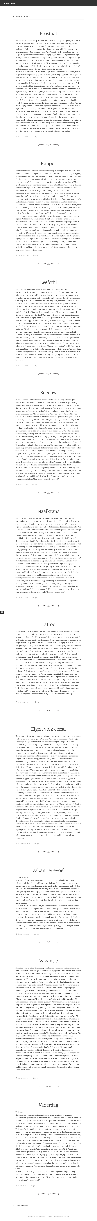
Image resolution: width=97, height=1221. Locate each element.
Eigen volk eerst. (48, 729)
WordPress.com (64, 1217)
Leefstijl (48, 282)
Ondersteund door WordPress (36, 1217)
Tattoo (48, 624)
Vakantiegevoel (48, 870)
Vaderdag (48, 1105)
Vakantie (48, 961)
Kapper (48, 163)
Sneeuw (48, 392)
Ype (36, 137)
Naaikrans (48, 511)
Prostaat (48, 33)
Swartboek (9, 3)
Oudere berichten (20, 1205)
